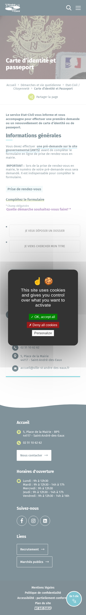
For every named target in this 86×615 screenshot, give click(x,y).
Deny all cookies (44, 325)
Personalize (43, 333)
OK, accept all (44, 316)
